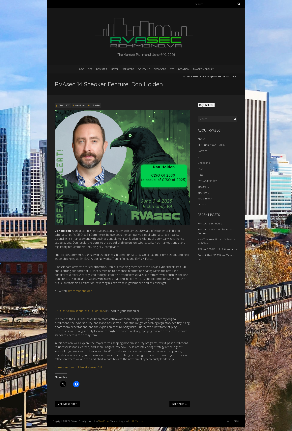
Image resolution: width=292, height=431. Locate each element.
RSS (227, 420)
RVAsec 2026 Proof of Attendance (217, 249)
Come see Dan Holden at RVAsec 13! (78, 367)
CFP (90, 69)
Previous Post (68, 404)
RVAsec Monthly (203, 69)
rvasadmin (80, 105)
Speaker (194, 76)
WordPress (103, 420)
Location (183, 69)
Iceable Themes (135, 420)
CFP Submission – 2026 (211, 145)
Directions (204, 163)
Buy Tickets (206, 105)
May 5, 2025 (64, 105)
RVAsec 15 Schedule (210, 223)
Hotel (114, 69)
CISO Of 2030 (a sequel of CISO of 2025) (80, 311)
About (201, 139)
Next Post (178, 404)
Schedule (144, 69)
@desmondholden (80, 291)
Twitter (236, 420)
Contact (202, 151)
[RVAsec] (146, 18)
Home (186, 76)
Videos (202, 204)
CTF (172, 69)
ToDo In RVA (205, 198)
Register (101, 69)
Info (81, 69)
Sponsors (160, 69)
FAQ (200, 168)
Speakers (128, 69)
